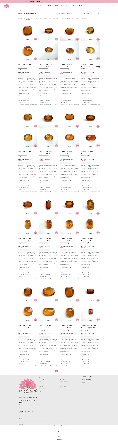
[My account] (108, 5)
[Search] (105, 5)
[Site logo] (7, 5)
